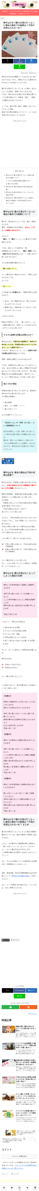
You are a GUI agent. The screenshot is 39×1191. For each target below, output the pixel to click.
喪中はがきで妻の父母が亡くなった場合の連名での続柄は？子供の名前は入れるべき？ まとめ (20, 200)
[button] (35, 618)
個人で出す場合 (13, 184)
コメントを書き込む (19, 1156)
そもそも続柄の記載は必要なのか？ (19, 181)
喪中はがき (16, 940)
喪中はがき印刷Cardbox (21, 876)
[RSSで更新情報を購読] (28, 1007)
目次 (16, 171)
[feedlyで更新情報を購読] (10, 1007)
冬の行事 (6, 940)
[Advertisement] (19, 141)
